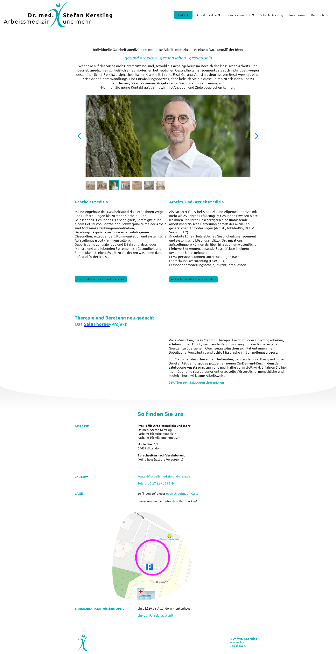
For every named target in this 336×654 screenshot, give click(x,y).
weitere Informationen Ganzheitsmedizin (100, 279)
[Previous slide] (79, 136)
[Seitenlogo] (58, 14)
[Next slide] (256, 136)
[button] (90, 185)
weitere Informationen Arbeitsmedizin (193, 279)
